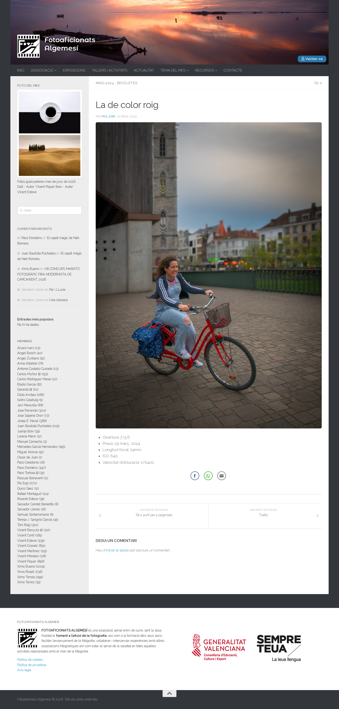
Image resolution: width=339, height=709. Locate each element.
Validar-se (314, 59)
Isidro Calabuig (27, 400)
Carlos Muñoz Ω (29, 374)
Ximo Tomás (26, 577)
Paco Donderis (31, 238)
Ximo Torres (25, 582)
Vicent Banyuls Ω (30, 530)
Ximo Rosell (25, 572)
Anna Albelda (27, 363)
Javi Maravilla (27, 405)
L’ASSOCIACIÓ (42, 70)
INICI (20, 70)
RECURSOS (204, 70)
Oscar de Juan (27, 457)
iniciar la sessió (117, 550)
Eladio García (26, 384)
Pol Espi (108, 116)
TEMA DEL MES (173, 70)
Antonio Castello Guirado (34, 369)
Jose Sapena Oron (30, 415)
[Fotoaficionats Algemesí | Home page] (28, 46)
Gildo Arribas (26, 395)
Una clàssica (58, 300)
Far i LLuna (57, 289)
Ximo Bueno (30, 269)
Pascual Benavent (30, 478)
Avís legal (24, 670)
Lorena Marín (26, 436)
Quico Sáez (25, 488)
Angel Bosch (26, 353)
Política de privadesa (31, 665)
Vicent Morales (28, 556)
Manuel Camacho (29, 441)
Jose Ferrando (27, 410)
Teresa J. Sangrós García (34, 519)
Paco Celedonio (28, 462)
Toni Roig (23, 525)
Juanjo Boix (25, 431)
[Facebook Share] (194, 475)
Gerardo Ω (24, 389)
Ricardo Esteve (27, 499)
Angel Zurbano (28, 358)
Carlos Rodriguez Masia (34, 379)
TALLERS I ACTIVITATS (109, 70)
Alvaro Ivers (25, 348)
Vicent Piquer (26, 561)
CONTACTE (232, 70)
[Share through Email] (221, 475)
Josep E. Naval (27, 421)
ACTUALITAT (144, 70)
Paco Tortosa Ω (27, 473)
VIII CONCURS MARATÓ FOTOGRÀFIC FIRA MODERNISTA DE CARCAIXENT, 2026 (48, 274)
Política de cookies (30, 659)
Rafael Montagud (29, 494)
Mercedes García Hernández (37, 447)
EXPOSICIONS (74, 70)
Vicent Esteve (26, 540)
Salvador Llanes (28, 509)
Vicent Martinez (28, 551)
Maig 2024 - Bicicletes (116, 83)
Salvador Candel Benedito (35, 504)
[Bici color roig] (209, 427)
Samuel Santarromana (33, 514)
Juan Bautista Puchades (38, 253)
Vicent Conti (25, 535)
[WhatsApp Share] (208, 475)
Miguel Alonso (27, 452)
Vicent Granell (27, 545)
